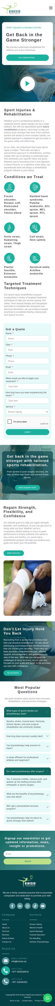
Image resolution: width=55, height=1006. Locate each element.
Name (9, 333)
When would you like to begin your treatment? (22, 379)
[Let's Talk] (5, 981)
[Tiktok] (35, 906)
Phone (9, 355)
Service (9, 406)
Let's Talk (16, 969)
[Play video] (27, 83)
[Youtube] (43, 906)
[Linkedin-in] (20, 906)
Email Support (19, 958)
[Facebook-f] (12, 906)
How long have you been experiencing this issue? (26, 394)
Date (8, 344)
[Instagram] (27, 906)
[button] (51, 8)
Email (8, 367)
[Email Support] (5, 960)
